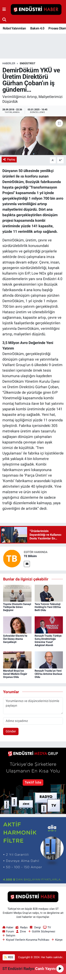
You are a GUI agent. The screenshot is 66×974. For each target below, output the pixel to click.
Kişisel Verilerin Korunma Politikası (27, 939)
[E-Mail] (27, 564)
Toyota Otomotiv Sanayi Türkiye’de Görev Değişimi (17, 607)
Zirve (23, 931)
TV (49, 927)
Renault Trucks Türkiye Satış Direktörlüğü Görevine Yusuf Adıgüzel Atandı (48, 640)
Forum (10, 931)
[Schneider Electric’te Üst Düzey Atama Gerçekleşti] (17, 624)
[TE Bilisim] (12, 558)
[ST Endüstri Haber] (36, 9)
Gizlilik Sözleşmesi (43, 931)
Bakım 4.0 (37, 28)
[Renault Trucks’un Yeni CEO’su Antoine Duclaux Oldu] (49, 659)
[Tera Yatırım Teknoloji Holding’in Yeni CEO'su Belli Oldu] (49, 593)
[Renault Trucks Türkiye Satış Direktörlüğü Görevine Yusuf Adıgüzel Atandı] (49, 624)
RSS (10, 957)
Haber (9, 927)
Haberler (8, 63)
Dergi (37, 927)
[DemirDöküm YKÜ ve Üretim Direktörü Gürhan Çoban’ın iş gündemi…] (33, 135)
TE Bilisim (30, 556)
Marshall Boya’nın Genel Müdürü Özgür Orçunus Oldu (15, 673)
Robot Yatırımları (14, 28)
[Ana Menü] (4, 9)
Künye (59, 939)
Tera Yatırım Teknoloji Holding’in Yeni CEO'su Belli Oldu (48, 607)
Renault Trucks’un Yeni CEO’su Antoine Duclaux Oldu (48, 673)
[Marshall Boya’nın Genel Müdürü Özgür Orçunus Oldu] (17, 659)
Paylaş (11, 159)
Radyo (23, 927)
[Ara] (4, 19)
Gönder (11, 731)
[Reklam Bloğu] (33, 780)
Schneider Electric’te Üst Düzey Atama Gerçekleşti (15, 638)
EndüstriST (27, 63)
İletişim (10, 935)
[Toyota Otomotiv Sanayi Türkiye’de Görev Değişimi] (17, 593)
